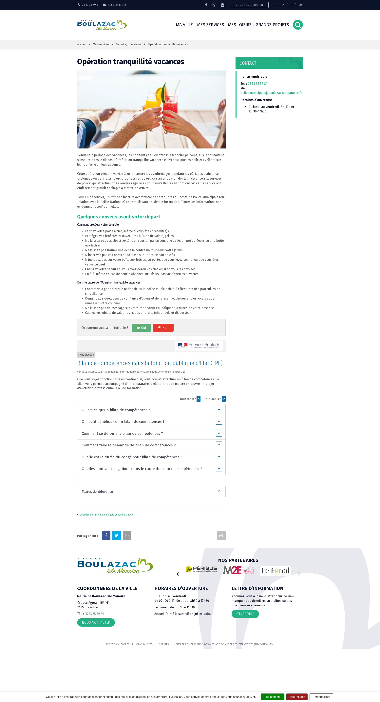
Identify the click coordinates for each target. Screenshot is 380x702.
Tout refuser (297, 696)
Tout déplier (213, 399)
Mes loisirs (240, 24)
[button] (151, 410)
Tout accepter (272, 696)
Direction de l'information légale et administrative (106, 514)
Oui (143, 328)
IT (292, 5)
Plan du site (144, 644)
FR (274, 5)
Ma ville (184, 24)
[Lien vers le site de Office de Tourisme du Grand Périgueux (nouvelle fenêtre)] (275, 571)
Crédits (164, 644)
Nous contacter (116, 5)
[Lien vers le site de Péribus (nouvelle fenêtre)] (201, 569)
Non (165, 328)
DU (300, 5)
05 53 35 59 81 (257, 84)
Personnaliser (321, 696)
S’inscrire (245, 614)
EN (282, 5)
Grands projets (272, 24)
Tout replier (188, 399)
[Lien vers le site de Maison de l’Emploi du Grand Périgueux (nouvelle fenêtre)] (238, 570)
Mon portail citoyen (249, 4)
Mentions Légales (117, 644)
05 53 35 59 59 (94, 614)
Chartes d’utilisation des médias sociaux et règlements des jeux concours (224, 644)
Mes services (210, 24)
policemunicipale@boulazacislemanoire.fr (271, 93)
